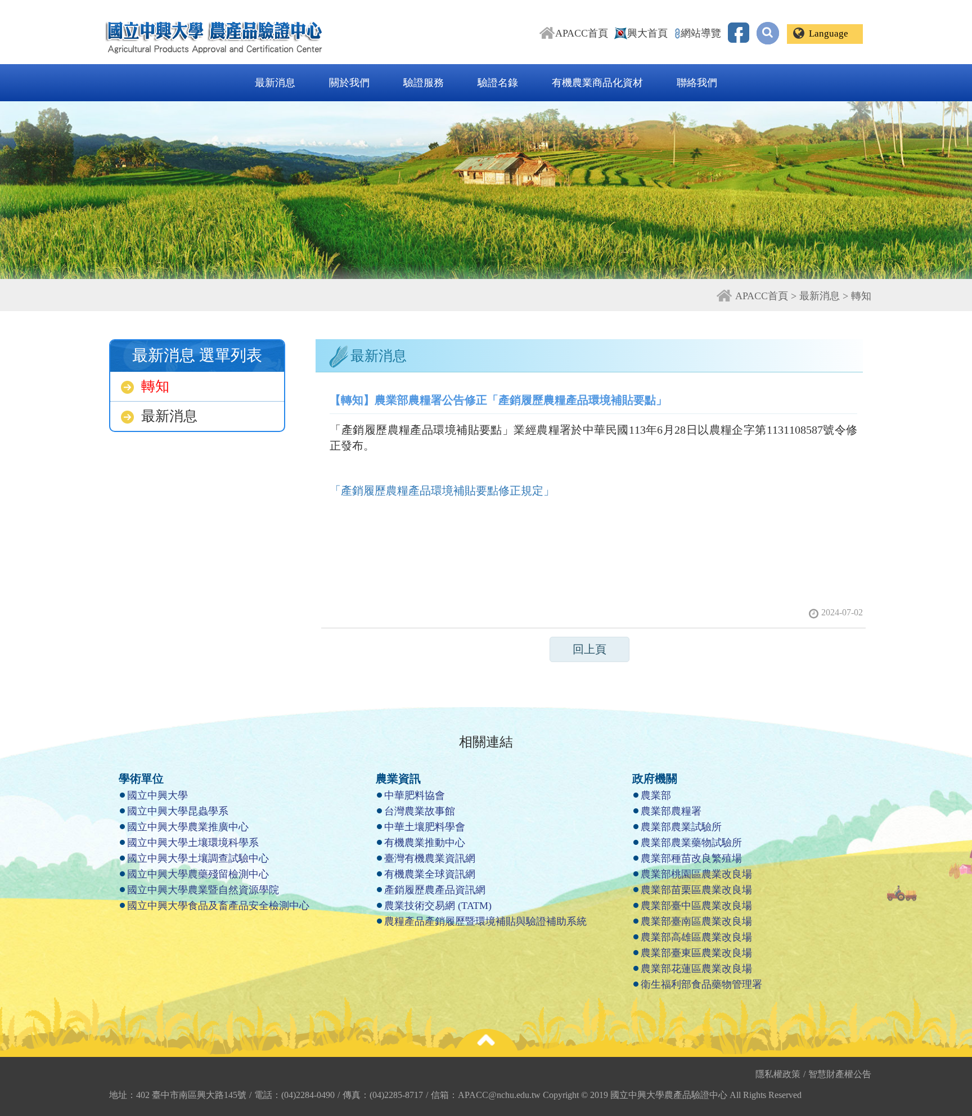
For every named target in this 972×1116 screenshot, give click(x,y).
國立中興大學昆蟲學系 (177, 811)
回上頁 (589, 649)
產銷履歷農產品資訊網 (434, 890)
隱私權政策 (780, 1074)
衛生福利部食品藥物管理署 (701, 984)
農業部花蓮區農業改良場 (696, 968)
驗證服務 (423, 82)
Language (828, 33)
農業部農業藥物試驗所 (691, 842)
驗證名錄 (498, 82)
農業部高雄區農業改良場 (696, 937)
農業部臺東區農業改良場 (696, 952)
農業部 (656, 795)
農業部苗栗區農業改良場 (696, 890)
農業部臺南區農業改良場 (696, 921)
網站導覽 (701, 33)
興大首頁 (647, 33)
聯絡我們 (697, 82)
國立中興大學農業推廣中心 (188, 826)
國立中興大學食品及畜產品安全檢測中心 (218, 905)
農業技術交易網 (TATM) (438, 905)
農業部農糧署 (671, 811)
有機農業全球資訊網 (429, 874)
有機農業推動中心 (424, 842)
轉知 (155, 386)
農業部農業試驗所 (681, 826)
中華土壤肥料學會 (424, 826)
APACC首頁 (581, 33)
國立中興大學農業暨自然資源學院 (203, 890)
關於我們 (349, 82)
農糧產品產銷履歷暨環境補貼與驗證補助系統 (485, 921)
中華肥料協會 (414, 795)
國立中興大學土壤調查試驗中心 (198, 858)
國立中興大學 (157, 795)
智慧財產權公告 (839, 1074)
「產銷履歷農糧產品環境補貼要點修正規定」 (442, 490)
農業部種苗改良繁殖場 (691, 858)
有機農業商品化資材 (597, 82)
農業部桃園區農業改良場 (696, 874)
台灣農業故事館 (419, 811)
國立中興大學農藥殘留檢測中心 (198, 874)
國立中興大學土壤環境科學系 (193, 842)
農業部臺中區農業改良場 (696, 905)
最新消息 (275, 82)
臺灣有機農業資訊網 (429, 858)
